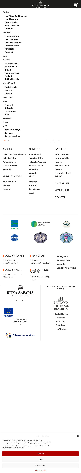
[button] (78, 436)
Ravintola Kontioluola (11, 63)
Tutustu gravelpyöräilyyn (12, 129)
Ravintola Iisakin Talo (11, 66)
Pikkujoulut (8, 76)
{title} (36, 470)
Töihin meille (9, 108)
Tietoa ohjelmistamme (12, 45)
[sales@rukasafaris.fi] (52, 140)
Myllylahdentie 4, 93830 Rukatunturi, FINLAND (20, 321)
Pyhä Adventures (60, 329)
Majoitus (6, 12)
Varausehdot (9, 28)
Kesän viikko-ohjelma (11, 39)
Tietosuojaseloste (10, 111)
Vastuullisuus (7, 118)
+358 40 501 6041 (37, 260)
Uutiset (7, 114)
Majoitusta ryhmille (11, 22)
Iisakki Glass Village (11, 19)
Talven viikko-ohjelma (12, 36)
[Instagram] (64, 140)
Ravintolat (6, 59)
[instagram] (16, 301)
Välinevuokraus (9, 48)
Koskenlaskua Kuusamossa (13, 42)
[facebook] (22, 301)
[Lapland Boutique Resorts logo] (61, 303)
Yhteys (5, 101)
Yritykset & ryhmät (9, 83)
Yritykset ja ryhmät (13, 176)
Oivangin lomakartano (12, 25)
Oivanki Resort (60, 325)
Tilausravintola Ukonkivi (12, 73)
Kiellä (40, 459)
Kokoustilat (8, 93)
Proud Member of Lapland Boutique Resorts (61, 287)
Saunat (5, 56)
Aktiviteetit (6, 32)
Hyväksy (40, 454)
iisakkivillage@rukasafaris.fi (40, 263)
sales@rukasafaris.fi (11, 263)
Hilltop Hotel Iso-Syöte (60, 314)
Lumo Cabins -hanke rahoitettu (39, 271)
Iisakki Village (7, 97)
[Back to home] (40, 4)
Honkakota (8, 69)
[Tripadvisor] (76, 140)
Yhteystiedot (9, 105)
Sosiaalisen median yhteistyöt (66, 267)
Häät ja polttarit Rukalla (12, 79)
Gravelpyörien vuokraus (12, 136)
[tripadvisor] (28, 301)
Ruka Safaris (61, 317)
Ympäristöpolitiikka (63, 260)
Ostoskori (6, 122)
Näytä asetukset (40, 465)
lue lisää (33, 279)
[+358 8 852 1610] (58, 140)
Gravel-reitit (9, 133)
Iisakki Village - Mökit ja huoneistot (16, 16)
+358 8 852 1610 (9, 260)
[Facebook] (70, 140)
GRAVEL (5, 125)
